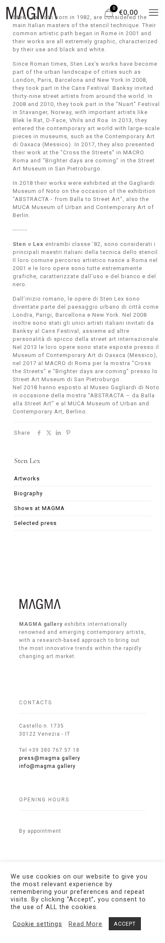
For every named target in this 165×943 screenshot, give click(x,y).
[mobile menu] (153, 13)
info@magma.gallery (47, 766)
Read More (85, 924)
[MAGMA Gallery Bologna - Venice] (31, 12)
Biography (28, 493)
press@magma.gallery (49, 758)
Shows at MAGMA (39, 508)
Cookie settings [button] (37, 924)
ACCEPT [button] (125, 924)
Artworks (27, 478)
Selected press (35, 523)
